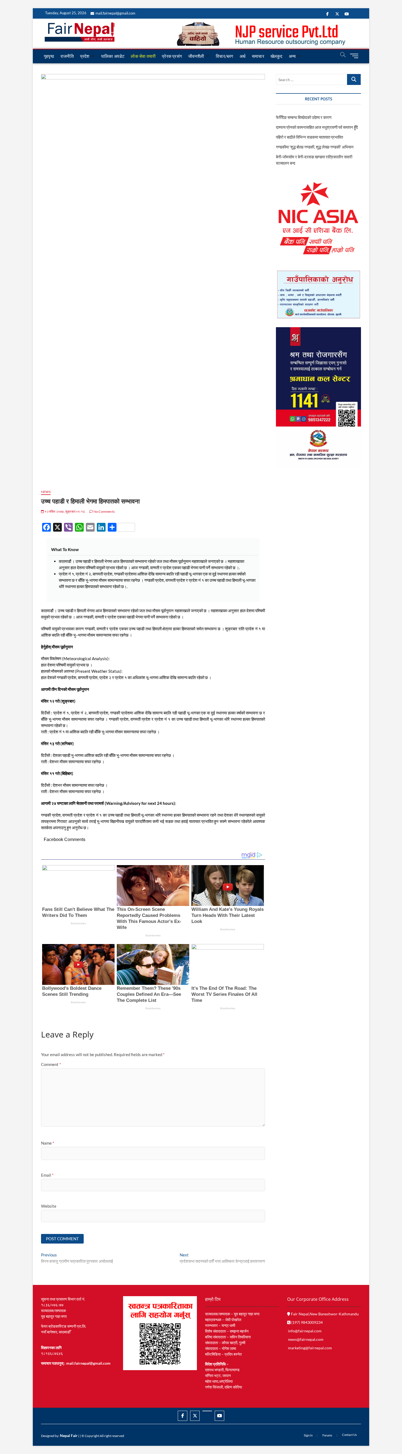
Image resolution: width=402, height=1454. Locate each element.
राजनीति (67, 56)
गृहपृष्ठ (49, 56)
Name (47, 1143)
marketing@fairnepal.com (310, 1347)
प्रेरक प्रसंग (172, 56)
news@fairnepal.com (306, 1339)
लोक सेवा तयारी (143, 56)
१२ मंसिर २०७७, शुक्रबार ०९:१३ (64, 511)
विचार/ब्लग (224, 56)
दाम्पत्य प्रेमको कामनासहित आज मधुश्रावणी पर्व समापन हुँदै (317, 127)
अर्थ (243, 56)
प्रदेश (84, 56)
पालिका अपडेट (113, 56)
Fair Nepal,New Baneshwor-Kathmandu (324, 1314)
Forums (327, 1435)
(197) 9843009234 (306, 1322)
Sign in (308, 1435)
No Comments (104, 511)
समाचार (258, 56)
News (46, 492)
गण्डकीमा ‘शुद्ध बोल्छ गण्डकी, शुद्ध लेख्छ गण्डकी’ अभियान (315, 146)
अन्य (292, 56)
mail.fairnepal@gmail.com (115, 13)
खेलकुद (276, 56)
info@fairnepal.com (305, 1330)
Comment (51, 1064)
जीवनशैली (196, 56)
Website (48, 1206)
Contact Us (349, 1434)
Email (47, 1175)
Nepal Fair (69, 1435)
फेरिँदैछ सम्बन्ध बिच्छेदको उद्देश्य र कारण (303, 117)
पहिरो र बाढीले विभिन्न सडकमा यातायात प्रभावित (309, 137)
